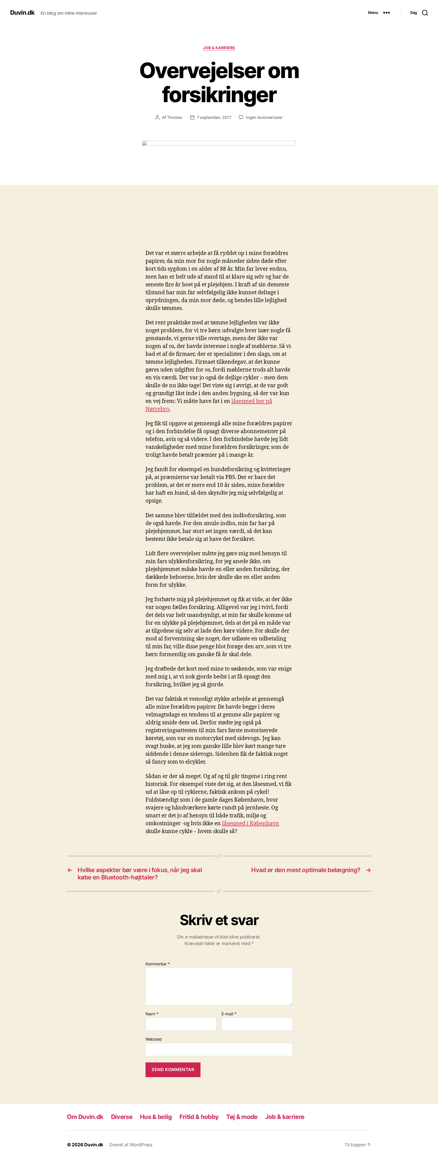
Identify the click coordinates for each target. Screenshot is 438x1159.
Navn (151, 1014)
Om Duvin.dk (85, 1116)
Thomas (174, 117)
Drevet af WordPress (130, 1144)
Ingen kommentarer (264, 117)
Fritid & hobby (199, 1116)
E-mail (229, 1014)
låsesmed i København (250, 823)
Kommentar (157, 964)
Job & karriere (219, 48)
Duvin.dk (22, 13)
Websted (153, 1039)
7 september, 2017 (214, 117)
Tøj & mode (241, 1116)
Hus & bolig (156, 1116)
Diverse (121, 1116)
